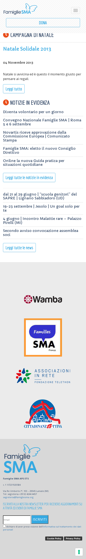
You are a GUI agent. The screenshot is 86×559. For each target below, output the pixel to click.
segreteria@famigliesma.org (18, 497)
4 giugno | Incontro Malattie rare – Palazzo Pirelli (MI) (42, 220)
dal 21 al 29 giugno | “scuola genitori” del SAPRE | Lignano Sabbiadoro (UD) (40, 196)
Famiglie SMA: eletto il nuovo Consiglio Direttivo (39, 150)
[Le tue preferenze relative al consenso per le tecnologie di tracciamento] (79, 552)
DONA (43, 22)
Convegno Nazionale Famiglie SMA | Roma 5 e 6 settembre (42, 122)
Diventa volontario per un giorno (33, 112)
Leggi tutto (14, 88)
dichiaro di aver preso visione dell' (42, 528)
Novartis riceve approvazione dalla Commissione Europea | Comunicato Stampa (36, 136)
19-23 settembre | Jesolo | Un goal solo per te (41, 208)
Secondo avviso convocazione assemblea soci (40, 232)
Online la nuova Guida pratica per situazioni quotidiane (33, 162)
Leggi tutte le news (19, 247)
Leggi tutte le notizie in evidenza (29, 177)
